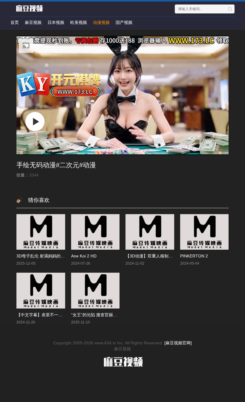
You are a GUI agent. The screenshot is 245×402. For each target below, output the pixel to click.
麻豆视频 (33, 22)
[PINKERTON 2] (204, 232)
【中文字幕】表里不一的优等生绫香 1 (51, 314)
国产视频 (124, 22)
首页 (14, 22)
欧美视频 (78, 22)
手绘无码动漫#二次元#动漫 (56, 165)
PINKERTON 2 (194, 256)
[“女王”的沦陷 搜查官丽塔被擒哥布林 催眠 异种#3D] (95, 290)
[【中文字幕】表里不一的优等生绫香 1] (40, 290)
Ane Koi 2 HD (84, 256)
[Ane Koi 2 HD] (95, 232)
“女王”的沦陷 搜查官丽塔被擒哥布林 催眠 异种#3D (118, 314)
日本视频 (56, 22)
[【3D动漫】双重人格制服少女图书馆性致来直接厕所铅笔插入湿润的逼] (149, 232)
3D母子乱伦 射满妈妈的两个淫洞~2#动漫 (54, 256)
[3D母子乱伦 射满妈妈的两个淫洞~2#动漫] (40, 232)
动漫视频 (101, 22)
